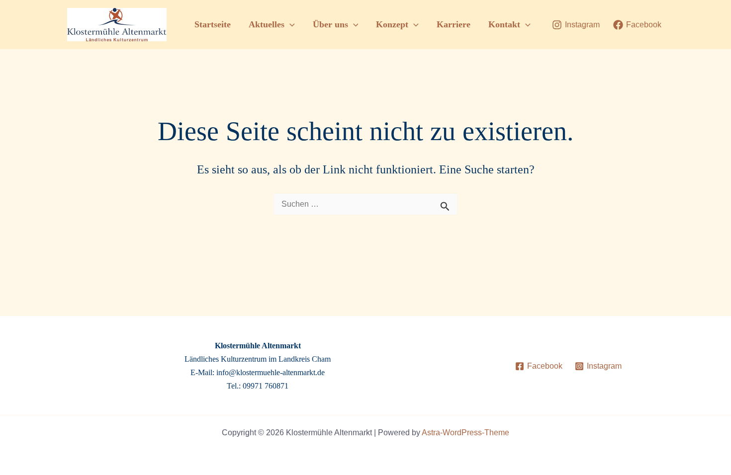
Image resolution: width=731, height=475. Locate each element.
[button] (289, 24)
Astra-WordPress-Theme (465, 432)
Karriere (453, 24)
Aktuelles (266, 24)
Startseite (212, 24)
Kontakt (504, 24)
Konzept (392, 24)
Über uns (330, 24)
